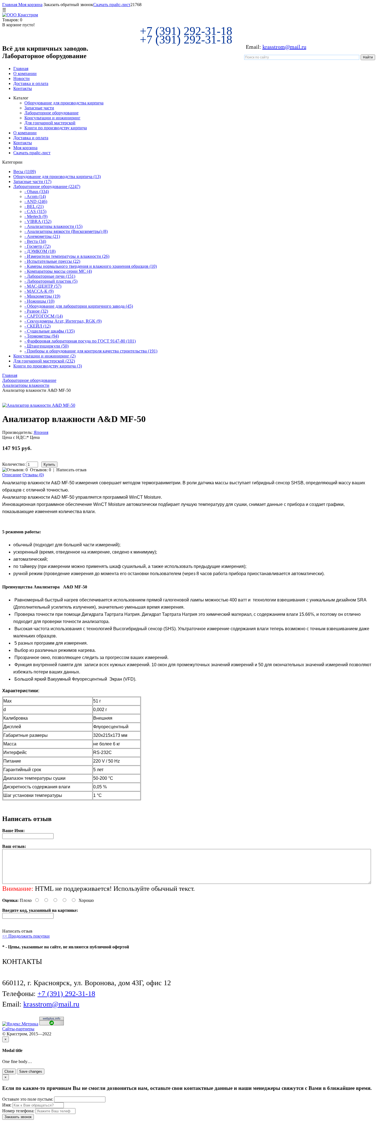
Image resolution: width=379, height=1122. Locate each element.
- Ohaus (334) (36, 191)
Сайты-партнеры (18, 1028)
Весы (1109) (24, 171)
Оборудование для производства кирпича (63, 103)
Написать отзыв (71, 469)
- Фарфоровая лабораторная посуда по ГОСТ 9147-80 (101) (80, 341)
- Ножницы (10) (39, 301)
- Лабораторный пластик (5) (50, 281)
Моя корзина (29, 4)
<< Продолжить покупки (26, 936)
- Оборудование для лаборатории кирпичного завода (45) (78, 306)
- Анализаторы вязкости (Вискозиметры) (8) (66, 231)
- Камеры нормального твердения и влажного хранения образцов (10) (90, 266)
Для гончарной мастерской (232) (44, 361)
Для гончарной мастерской (49, 122)
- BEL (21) (34, 206)
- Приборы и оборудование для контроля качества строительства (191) (90, 351)
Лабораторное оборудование (51, 112)
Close (9, 1071)
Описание (11, 474)
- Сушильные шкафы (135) (49, 331)
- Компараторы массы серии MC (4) (58, 271)
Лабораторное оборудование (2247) (46, 186)
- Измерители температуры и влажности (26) (66, 256)
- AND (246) (35, 201)
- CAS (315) (35, 211)
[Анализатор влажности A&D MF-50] (38, 405)
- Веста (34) (35, 241)
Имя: (6, 1105)
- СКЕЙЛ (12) (37, 326)
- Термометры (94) (41, 336)
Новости (21, 78)
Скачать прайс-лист (111, 4)
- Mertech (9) (35, 216)
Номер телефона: (18, 1110)
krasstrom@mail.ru (284, 47)
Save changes (30, 1071)
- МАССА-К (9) (39, 291)
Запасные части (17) (32, 181)
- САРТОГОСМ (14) (43, 316)
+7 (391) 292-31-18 (186, 31)
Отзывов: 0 (40, 469)
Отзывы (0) (33, 474)
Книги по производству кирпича (55, 127)
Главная (9, 4)
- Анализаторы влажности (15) (53, 226)
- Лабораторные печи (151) (49, 276)
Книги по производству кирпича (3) (47, 366)
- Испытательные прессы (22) (52, 261)
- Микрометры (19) (42, 296)
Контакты (22, 88)
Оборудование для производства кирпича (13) (57, 176)
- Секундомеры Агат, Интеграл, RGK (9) (63, 321)
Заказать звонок (18, 1117)
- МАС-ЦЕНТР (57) (42, 286)
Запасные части (39, 107)
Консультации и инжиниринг (52, 117)
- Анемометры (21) (42, 236)
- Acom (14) (35, 196)
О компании (25, 73)
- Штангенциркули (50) (46, 346)
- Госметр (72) (37, 246)
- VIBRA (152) (37, 221)
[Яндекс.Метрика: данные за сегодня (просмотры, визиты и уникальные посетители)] (20, 1023)
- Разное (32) (36, 311)
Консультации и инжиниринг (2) (44, 356)
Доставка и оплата (30, 83)
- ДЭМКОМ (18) (39, 251)
